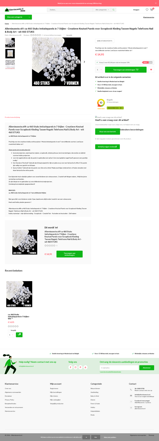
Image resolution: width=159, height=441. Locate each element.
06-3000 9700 (139, 388)
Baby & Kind (95, 396)
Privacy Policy (9, 400)
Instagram (75, 367)
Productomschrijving (12, 117)
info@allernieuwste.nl (142, 394)
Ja (86, 437)
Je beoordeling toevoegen (52, 35)
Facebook (70, 367)
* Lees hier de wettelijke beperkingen (110, 372)
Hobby (93, 407)
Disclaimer (8, 396)
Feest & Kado (95, 403)
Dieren (93, 400)
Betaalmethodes (10, 403)
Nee (95, 437)
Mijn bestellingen (56, 392)
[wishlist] (147, 9)
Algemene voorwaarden (13, 392)
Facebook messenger (142, 401)
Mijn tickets (54, 396)
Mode (93, 415)
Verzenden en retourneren (14, 407)
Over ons (8, 388)
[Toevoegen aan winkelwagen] (19, 334)
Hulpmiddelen (95, 411)
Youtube (85, 367)
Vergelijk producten (56, 403)
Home (7, 23)
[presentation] (84, 61)
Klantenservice (148, 17)
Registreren (54, 388)
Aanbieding (94, 392)
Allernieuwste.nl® (15, 35)
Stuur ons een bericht (107, 132)
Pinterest (80, 367)
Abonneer (147, 368)
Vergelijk (13, 330)
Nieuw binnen (95, 388)
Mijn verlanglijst (55, 400)
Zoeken (113, 10)
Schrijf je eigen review (106, 147)
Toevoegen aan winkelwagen (69, 254)
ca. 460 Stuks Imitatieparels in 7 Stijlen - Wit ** (19, 316)
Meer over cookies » (110, 437)
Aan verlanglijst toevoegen (151, 70)
